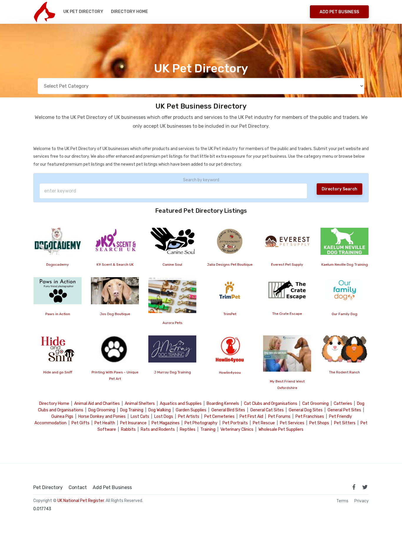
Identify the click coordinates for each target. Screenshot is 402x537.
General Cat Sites (267, 410)
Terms (342, 501)
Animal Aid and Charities (97, 403)
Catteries (343, 403)
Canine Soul (172, 264)
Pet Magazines (166, 422)
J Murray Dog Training (172, 372)
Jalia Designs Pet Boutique (230, 264)
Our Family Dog (344, 314)
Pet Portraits (235, 422)
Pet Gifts (80, 422)
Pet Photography (201, 422)
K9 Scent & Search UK (115, 264)
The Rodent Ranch (344, 372)
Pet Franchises (309, 416)
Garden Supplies (191, 410)
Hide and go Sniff (57, 372)
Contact (78, 487)
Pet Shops (319, 422)
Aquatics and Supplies (181, 403)
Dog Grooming (101, 410)
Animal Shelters (140, 403)
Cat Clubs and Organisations (270, 403)
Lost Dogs (163, 416)
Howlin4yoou (230, 372)
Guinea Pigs (62, 416)
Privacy (361, 501)
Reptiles (187, 429)
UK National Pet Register (80, 500)
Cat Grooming (315, 403)
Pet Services (292, 422)
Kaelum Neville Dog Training (344, 264)
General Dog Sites (306, 410)
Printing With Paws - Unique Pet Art (115, 375)
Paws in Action (57, 314)
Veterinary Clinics (236, 429)
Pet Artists (188, 416)
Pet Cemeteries (219, 416)
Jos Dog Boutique (115, 314)
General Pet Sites (344, 410)
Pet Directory (48, 487)
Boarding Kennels (223, 403)
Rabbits (128, 429)
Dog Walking (159, 410)
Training (207, 429)
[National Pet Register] (44, 11)
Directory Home (129, 11)
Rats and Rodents (158, 429)
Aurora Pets (172, 323)
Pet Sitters (345, 422)
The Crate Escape (287, 314)
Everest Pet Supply (287, 264)
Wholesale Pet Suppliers (280, 429)
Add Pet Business (339, 11)
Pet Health (104, 422)
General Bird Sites (228, 410)
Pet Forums (279, 416)
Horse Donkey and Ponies (102, 416)
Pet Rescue (264, 422)
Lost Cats (140, 416)
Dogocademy (57, 264)
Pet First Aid (251, 416)
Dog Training (131, 410)
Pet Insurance (133, 422)
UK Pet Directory (83, 11)
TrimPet (229, 314)
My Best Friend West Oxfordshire (287, 384)
